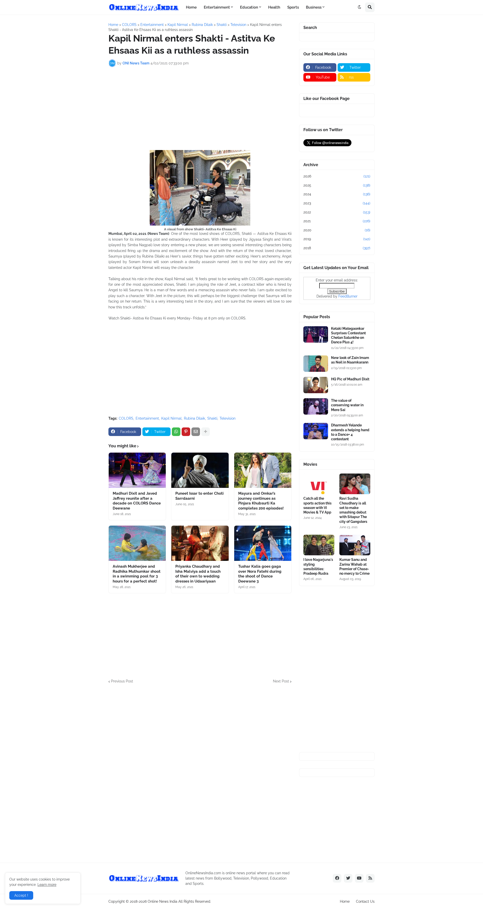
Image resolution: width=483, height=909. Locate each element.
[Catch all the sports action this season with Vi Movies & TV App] (318, 484)
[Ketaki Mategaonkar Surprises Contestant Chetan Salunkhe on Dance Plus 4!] (315, 334)
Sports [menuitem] (293, 7)
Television (227, 418)
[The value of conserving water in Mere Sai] (315, 406)
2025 (336, 185)
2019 (336, 239)
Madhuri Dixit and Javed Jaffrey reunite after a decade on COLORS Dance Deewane (137, 501)
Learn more (46, 885)
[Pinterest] (186, 431)
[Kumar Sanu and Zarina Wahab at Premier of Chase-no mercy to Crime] (354, 545)
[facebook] (337, 878)
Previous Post (122, 681)
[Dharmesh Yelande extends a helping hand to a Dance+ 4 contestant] (315, 431)
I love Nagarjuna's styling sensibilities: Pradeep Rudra (318, 566)
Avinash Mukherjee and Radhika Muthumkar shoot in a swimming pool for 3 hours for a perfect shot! (136, 574)
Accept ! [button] (21, 895)
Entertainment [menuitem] (217, 7)
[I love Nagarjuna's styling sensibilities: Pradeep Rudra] (318, 545)
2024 (336, 194)
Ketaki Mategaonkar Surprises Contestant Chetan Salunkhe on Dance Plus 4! (348, 335)
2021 (336, 221)
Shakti (212, 418)
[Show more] (205, 431)
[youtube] (359, 878)
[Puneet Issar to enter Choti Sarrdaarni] (199, 470)
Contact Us (365, 901)
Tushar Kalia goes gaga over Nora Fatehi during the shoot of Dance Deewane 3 (259, 574)
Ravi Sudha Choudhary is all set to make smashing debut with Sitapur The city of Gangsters (353, 509)
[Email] (195, 431)
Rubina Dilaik (194, 418)
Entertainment (147, 418)
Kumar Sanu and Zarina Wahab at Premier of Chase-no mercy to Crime (354, 566)
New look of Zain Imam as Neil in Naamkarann (350, 360)
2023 (336, 203)
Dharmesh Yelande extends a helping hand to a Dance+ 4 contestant (350, 432)
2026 (336, 176)
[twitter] (348, 878)
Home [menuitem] (191, 7)
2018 (336, 248)
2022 (336, 212)
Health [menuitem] (274, 7)
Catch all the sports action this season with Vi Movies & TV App (317, 505)
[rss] (370, 878)
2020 (336, 230)
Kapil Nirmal (171, 418)
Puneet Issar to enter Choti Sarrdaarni (199, 496)
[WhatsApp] (176, 431)
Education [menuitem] (249, 7)
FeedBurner (347, 296)
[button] (359, 7)
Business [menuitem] (313, 7)
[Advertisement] (200, 108)
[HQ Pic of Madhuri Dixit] (315, 385)
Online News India (162, 901)
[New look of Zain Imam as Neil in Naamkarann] (315, 363)
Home (345, 901)
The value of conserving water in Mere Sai (347, 405)
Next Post (281, 681)
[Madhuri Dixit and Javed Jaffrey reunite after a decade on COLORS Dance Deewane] (137, 470)
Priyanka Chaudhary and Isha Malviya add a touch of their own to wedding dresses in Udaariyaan (198, 574)
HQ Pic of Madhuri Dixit (350, 379)
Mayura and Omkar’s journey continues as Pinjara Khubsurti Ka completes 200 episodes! (261, 501)
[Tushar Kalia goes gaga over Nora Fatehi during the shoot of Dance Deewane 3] (262, 543)
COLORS (126, 418)
